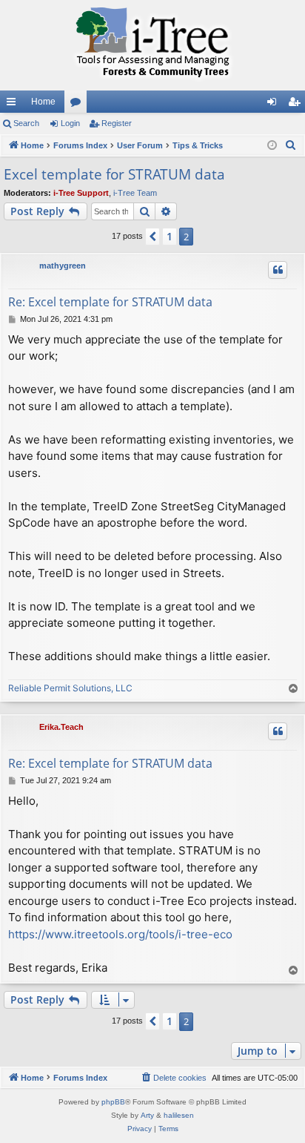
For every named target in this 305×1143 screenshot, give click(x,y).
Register (116, 123)
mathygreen (62, 265)
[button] (152, 237)
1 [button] (169, 236)
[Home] (152, 45)
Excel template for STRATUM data (114, 174)
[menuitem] (291, 145)
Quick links (14, 104)
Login (70, 123)
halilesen (179, 1115)
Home (43, 101)
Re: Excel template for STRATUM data (110, 301)
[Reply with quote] (277, 270)
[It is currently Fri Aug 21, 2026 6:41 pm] (272, 145)
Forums (78, 104)
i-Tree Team (135, 192)
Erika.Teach (61, 726)
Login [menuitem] (275, 104)
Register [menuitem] (297, 104)
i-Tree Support (81, 192)
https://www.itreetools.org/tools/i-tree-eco (120, 934)
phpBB (113, 1102)
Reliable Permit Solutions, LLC (70, 688)
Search (26, 123)
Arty (147, 1115)
